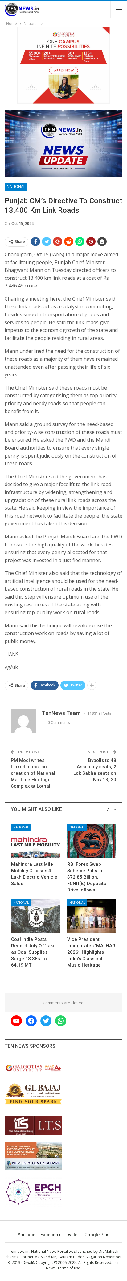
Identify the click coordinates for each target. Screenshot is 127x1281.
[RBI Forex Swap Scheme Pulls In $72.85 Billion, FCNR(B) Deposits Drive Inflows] (91, 841)
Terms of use (68, 1268)
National (16, 186)
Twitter (72, 1234)
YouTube (26, 1234)
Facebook (50, 1234)
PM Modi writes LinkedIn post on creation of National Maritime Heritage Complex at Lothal (33, 773)
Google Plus (96, 1234)
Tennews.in (18, 1251)
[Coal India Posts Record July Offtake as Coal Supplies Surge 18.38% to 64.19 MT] (35, 916)
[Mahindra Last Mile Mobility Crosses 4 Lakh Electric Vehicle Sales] (35, 841)
